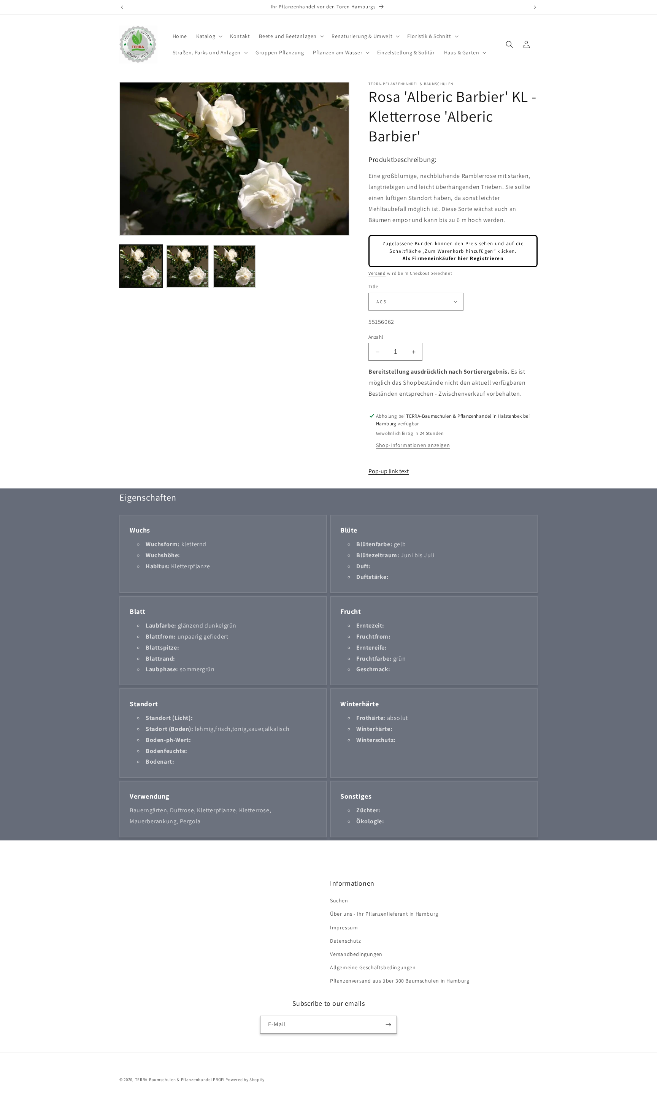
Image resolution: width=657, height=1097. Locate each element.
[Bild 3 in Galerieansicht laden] (234, 266)
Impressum (344, 927)
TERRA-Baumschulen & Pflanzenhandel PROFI (180, 1079)
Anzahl (375, 337)
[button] (208, 36)
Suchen (339, 900)
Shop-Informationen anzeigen (413, 445)
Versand (377, 273)
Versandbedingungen (356, 954)
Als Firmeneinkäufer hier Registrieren (453, 258)
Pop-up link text (388, 471)
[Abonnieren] (388, 1025)
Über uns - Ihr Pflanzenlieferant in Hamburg (384, 913)
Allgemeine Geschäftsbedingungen (373, 967)
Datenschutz (345, 940)
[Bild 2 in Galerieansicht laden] (187, 266)
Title (373, 286)
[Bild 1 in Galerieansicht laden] (140, 266)
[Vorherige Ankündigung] (122, 7)
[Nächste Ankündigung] (535, 7)
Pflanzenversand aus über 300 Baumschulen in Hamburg (400, 980)
